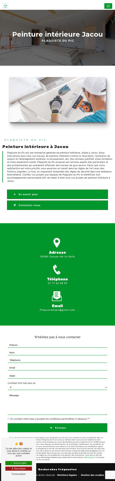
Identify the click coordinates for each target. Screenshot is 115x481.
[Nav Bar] (108, 6)
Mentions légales (67, 475)
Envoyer (60, 427)
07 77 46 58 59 (57, 283)
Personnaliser (19, 474)
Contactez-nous (30, 205)
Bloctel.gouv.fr (90, 457)
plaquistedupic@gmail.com (57, 310)
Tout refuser (19, 468)
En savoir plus (28, 194)
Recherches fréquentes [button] (57, 469)
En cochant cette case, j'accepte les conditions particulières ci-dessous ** (50, 418)
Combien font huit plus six (22, 383)
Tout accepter (20, 463)
